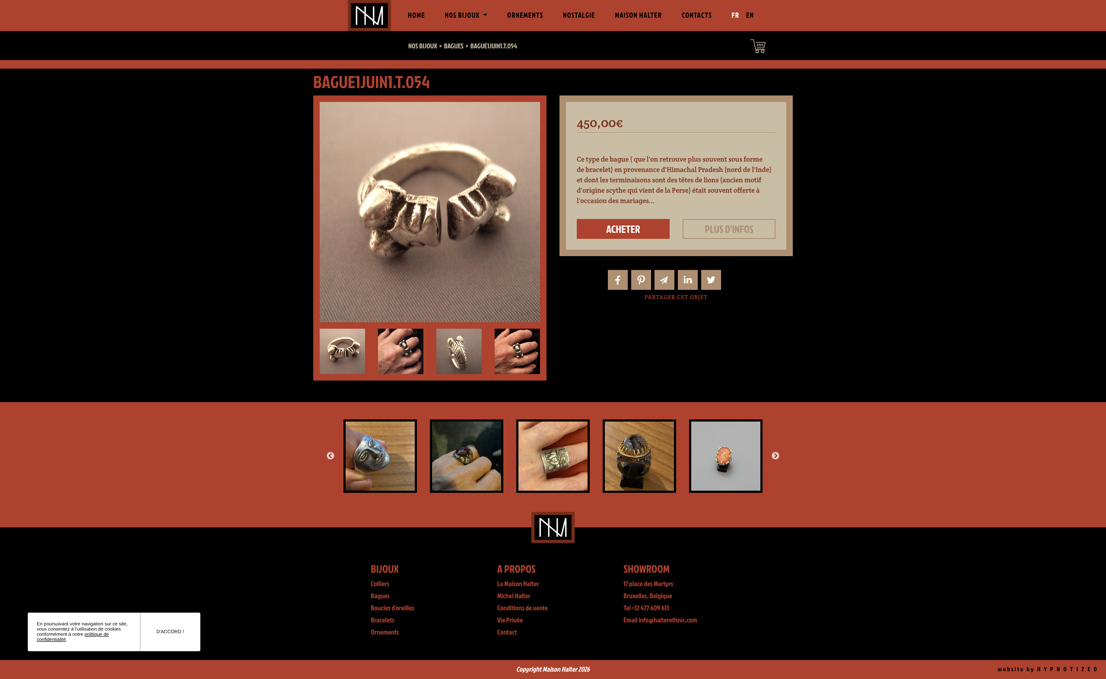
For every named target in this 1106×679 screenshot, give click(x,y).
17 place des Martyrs (648, 584)
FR (736, 15)
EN (750, 15)
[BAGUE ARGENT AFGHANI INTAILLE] (741, 431)
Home (418, 15)
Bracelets (382, 620)
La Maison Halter (518, 584)
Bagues (380, 596)
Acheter (623, 229)
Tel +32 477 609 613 (646, 608)
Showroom (646, 568)
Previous (330, 456)
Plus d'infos (729, 229)
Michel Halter (514, 596)
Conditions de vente (522, 608)
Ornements (525, 15)
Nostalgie (579, 15)
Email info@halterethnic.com (660, 620)
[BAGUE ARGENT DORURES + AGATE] (396, 456)
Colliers (380, 584)
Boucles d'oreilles (392, 608)
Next (775, 456)
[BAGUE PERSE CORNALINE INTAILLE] (482, 456)
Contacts (697, 15)
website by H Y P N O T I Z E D (1048, 669)
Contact (507, 632)
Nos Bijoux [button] (463, 15)
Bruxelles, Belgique (647, 596)
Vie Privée (510, 620)
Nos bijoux (422, 46)
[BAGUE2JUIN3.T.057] (655, 426)
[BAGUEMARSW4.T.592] (568, 426)
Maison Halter (638, 15)
